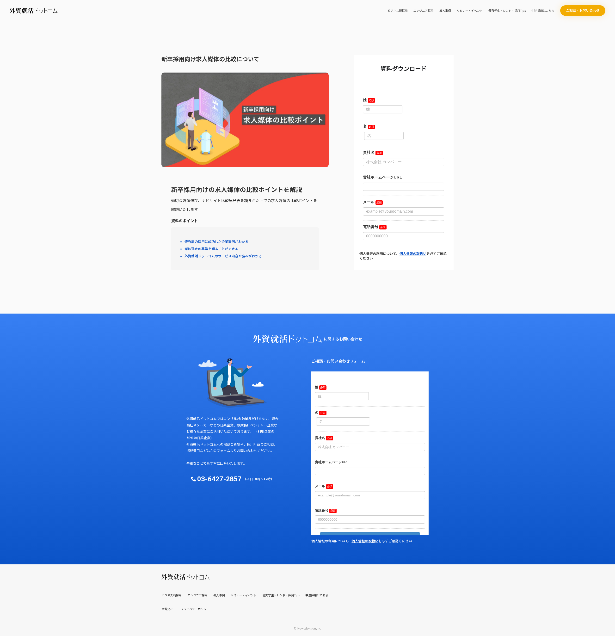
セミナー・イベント (470, 10)
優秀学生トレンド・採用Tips (507, 10)
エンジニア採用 (423, 10)
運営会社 (167, 609)
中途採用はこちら (542, 10)
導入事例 (445, 10)
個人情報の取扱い (413, 253)
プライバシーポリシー (195, 609)
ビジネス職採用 (397, 10)
